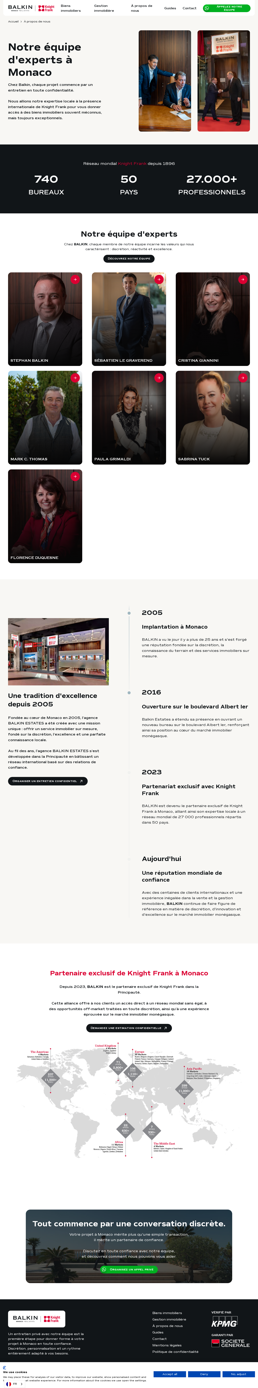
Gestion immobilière (104, 8)
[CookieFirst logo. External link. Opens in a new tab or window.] (4, 1368)
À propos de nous (141, 8)
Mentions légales (167, 1345)
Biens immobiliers (71, 8)
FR (15, 1384)
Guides (170, 8)
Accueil (13, 21)
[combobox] (14, 1384)
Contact (190, 8)
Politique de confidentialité (175, 1352)
